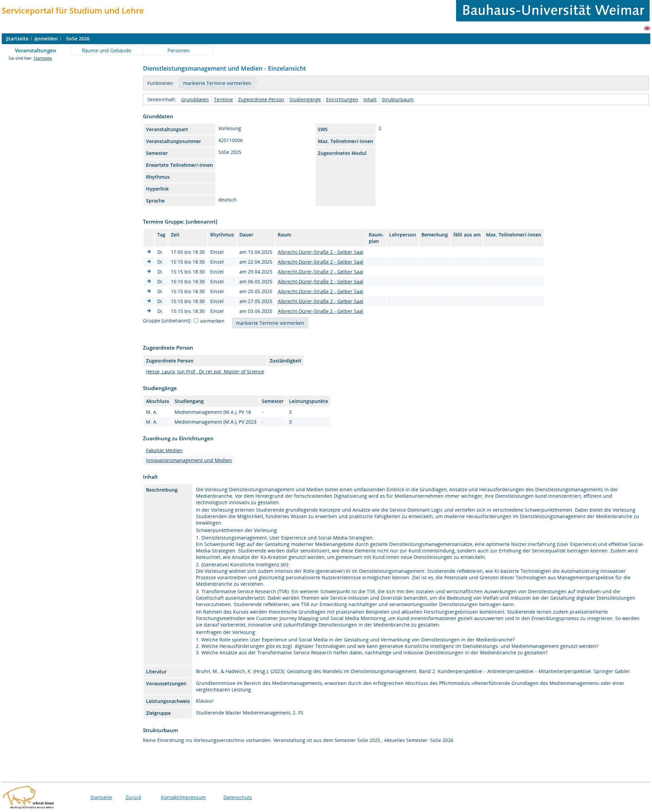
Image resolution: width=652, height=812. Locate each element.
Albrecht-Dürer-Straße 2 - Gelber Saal (320, 252)
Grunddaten (195, 99)
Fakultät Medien (164, 450)
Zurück (133, 797)
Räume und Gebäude (106, 50)
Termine (223, 99)
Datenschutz (237, 797)
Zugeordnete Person (261, 99)
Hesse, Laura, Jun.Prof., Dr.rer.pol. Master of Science (205, 371)
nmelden (46, 38)
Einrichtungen (342, 99)
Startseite (43, 58)
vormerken (212, 321)
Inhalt (370, 99)
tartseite (17, 38)
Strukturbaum (398, 99)
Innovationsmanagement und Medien (189, 460)
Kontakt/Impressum (183, 797)
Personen (178, 50)
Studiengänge (305, 99)
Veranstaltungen (35, 50)
